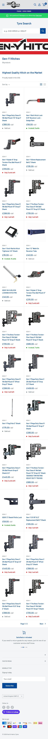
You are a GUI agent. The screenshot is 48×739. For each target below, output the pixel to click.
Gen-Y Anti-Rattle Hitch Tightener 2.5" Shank (11, 249)
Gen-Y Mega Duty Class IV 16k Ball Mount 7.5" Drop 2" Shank (11, 118)
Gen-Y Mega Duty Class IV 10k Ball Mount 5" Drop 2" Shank (35, 426)
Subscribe (10, 686)
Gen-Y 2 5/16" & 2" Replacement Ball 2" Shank (36, 518)
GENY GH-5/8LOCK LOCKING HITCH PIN (9, 291)
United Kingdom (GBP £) (11, 696)
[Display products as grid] (41, 84)
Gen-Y (4, 112)
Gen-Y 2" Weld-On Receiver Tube (32, 249)
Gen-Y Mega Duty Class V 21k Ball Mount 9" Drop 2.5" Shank (11, 561)
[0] (44, 4)
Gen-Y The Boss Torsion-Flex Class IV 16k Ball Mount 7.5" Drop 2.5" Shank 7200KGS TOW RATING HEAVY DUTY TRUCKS (36, 473)
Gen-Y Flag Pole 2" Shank (11, 423)
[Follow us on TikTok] (12, 707)
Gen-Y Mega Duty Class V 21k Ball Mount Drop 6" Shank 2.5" (11, 470)
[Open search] (35, 4)
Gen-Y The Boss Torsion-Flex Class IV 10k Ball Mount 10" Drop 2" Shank (35, 606)
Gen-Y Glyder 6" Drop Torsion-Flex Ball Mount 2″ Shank (11, 162)
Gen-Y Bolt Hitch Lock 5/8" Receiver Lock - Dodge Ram (34, 118)
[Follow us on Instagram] (8, 707)
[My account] (39, 4)
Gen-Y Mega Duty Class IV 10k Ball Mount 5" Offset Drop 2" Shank (11, 381)
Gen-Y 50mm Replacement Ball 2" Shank (36, 161)
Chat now (39, 15)
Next (41, 624)
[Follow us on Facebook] (3, 707)
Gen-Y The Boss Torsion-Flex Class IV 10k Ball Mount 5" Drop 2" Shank (35, 337)
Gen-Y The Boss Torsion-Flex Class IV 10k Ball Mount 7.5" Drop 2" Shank (11, 337)
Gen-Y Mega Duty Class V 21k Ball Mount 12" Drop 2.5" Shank (35, 381)
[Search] (43, 31)
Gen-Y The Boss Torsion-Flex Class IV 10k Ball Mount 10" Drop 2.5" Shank (35, 206)
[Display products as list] (45, 84)
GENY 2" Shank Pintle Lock (12, 517)
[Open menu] (3, 5)
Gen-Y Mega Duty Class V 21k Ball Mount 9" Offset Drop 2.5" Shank (35, 561)
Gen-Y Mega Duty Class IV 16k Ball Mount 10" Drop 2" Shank (11, 206)
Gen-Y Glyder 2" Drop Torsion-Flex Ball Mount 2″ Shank (35, 292)
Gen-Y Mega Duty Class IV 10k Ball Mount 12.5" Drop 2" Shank (11, 606)
